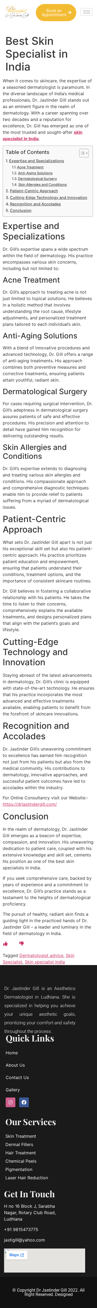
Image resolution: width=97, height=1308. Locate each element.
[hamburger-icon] (87, 12)
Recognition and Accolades (35, 204)
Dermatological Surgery (37, 178)
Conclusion (21, 210)
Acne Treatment (30, 167)
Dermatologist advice (41, 955)
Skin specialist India (45, 962)
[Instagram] (10, 1102)
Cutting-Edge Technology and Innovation (48, 197)
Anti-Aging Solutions (35, 173)
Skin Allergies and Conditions (42, 184)
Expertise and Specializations (36, 160)
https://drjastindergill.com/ (30, 804)
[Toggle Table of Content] (81, 153)
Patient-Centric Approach (34, 191)
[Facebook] (24, 1102)
